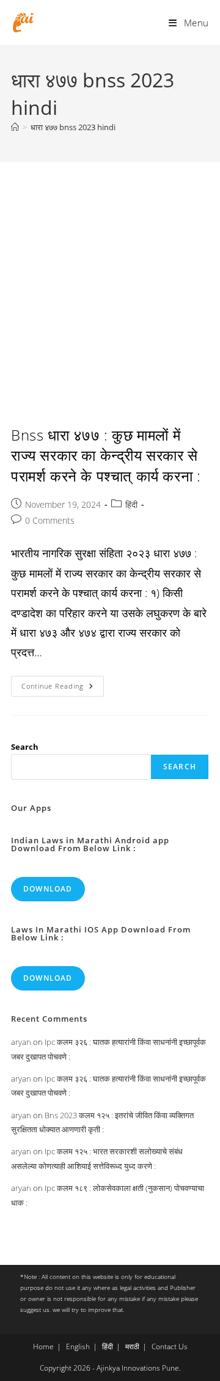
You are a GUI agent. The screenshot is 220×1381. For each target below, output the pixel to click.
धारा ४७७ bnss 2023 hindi (73, 127)
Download (48, 889)
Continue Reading (62, 688)
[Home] (15, 127)
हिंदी (131, 504)
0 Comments (50, 520)
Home (43, 1346)
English (78, 1346)
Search (24, 746)
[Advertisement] (110, 278)
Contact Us (170, 1346)
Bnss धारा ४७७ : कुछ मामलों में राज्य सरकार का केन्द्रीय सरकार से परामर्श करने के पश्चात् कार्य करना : (105, 455)
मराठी (132, 1346)
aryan (21, 1041)
